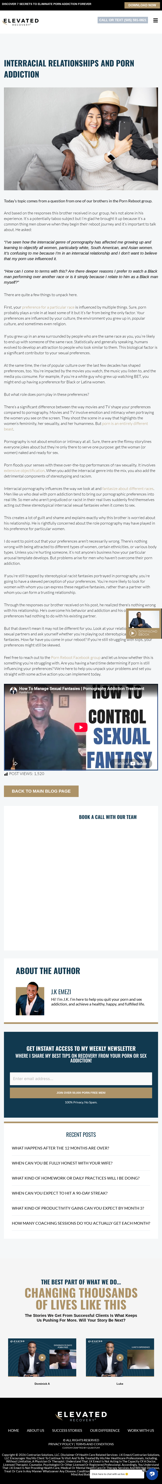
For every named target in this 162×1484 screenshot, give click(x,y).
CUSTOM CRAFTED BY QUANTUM (81, 1447)
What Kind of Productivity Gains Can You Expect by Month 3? (78, 1208)
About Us (35, 1430)
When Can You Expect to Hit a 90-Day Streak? (59, 1193)
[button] (4, 1362)
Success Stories (67, 1430)
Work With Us (141, 1430)
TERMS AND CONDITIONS (95, 1444)
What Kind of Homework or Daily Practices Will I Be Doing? (75, 1178)
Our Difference (105, 1430)
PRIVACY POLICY (60, 1444)
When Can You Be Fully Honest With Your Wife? (62, 1163)
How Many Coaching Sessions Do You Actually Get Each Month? (81, 1223)
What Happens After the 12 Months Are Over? (60, 1148)
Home (13, 1430)
